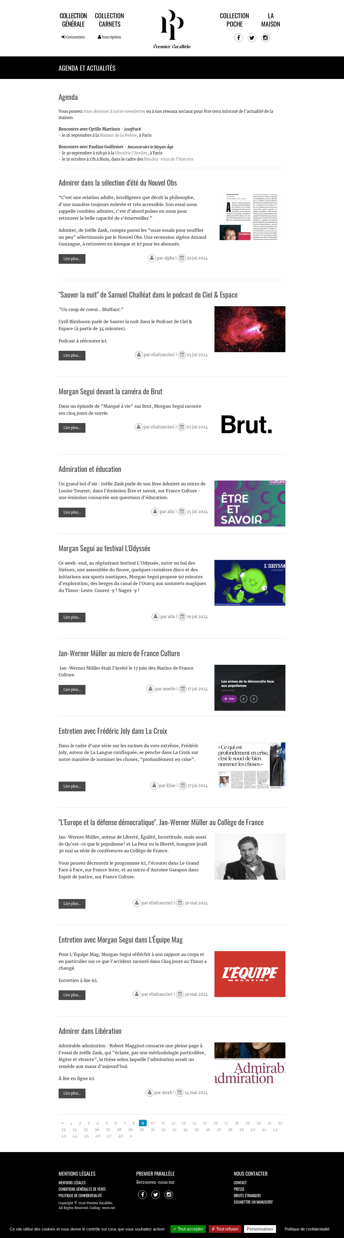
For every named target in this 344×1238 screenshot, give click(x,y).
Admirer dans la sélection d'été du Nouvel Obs (118, 182)
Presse (239, 1189)
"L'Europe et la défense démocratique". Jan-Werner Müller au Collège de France (161, 822)
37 (219, 1129)
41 (264, 1129)
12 (173, 1123)
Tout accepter (190, 1229)
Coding (94, 1208)
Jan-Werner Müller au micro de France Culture (119, 653)
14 (194, 1123)
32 (163, 1129)
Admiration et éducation (90, 468)
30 (141, 1129)
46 (97, 1136)
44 (75, 1136)
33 (174, 1129)
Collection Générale (73, 19)
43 (63, 1136)
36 (208, 1129)
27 (108, 1129)
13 (184, 1123)
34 (185, 1129)
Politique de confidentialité (80, 1195)
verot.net (108, 1208)
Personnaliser (260, 1229)
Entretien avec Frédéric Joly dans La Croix (113, 730)
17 (226, 1123)
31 (153, 1129)
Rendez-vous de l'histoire (169, 159)
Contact (240, 1182)
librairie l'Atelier (131, 153)
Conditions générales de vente (82, 1189)
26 (97, 1129)
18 (237, 1123)
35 (197, 1129)
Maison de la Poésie (118, 135)
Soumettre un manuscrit (253, 1202)
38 (230, 1129)
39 (241, 1129)
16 (216, 1123)
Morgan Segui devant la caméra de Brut (110, 391)
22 (280, 1123)
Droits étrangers (247, 1195)
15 (205, 1123)
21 (269, 1123)
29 (130, 1129)
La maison (270, 19)
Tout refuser (226, 1229)
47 (109, 1136)
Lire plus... (72, 259)
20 (258, 1123)
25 (86, 1129)
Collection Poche (234, 19)
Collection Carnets (109, 19)
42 (275, 1129)
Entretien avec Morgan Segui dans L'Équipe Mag (121, 939)
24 (74, 1129)
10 (153, 1123)
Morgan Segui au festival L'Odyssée (104, 548)
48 (120, 1136)
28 (119, 1129)
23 (63, 1129)
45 (86, 1136)
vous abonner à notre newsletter (114, 111)
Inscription (111, 37)
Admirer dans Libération (90, 1030)
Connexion (75, 37)
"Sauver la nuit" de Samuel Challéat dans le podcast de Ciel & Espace (148, 294)
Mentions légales (72, 1182)
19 (248, 1123)
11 (163, 1123)
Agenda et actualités (87, 68)
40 (252, 1129)
